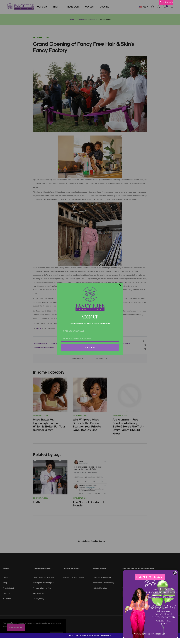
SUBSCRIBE (90, 347)
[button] (90, 635)
